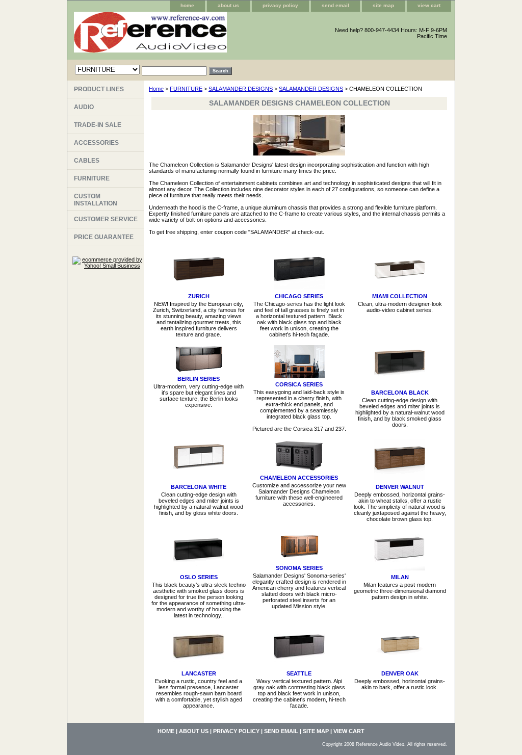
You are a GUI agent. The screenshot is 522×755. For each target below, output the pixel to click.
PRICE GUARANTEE (104, 237)
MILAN (400, 577)
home (187, 5)
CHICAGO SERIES (299, 296)
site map (383, 5)
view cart (428, 5)
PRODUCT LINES (99, 89)
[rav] (194, 36)
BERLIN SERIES (198, 379)
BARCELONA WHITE (198, 487)
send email (335, 5)
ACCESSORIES (96, 142)
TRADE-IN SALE (97, 124)
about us (228, 5)
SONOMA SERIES (299, 568)
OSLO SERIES (199, 577)
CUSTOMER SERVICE (106, 219)
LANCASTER (198, 673)
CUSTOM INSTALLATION (95, 200)
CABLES (86, 160)
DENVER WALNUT (400, 487)
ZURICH (199, 296)
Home (156, 89)
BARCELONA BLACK (400, 392)
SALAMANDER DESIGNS (240, 89)
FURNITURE (186, 89)
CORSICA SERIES (299, 384)
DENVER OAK (400, 673)
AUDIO (84, 107)
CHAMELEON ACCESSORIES (299, 478)
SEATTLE (298, 673)
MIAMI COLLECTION (399, 296)
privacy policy (280, 5)
